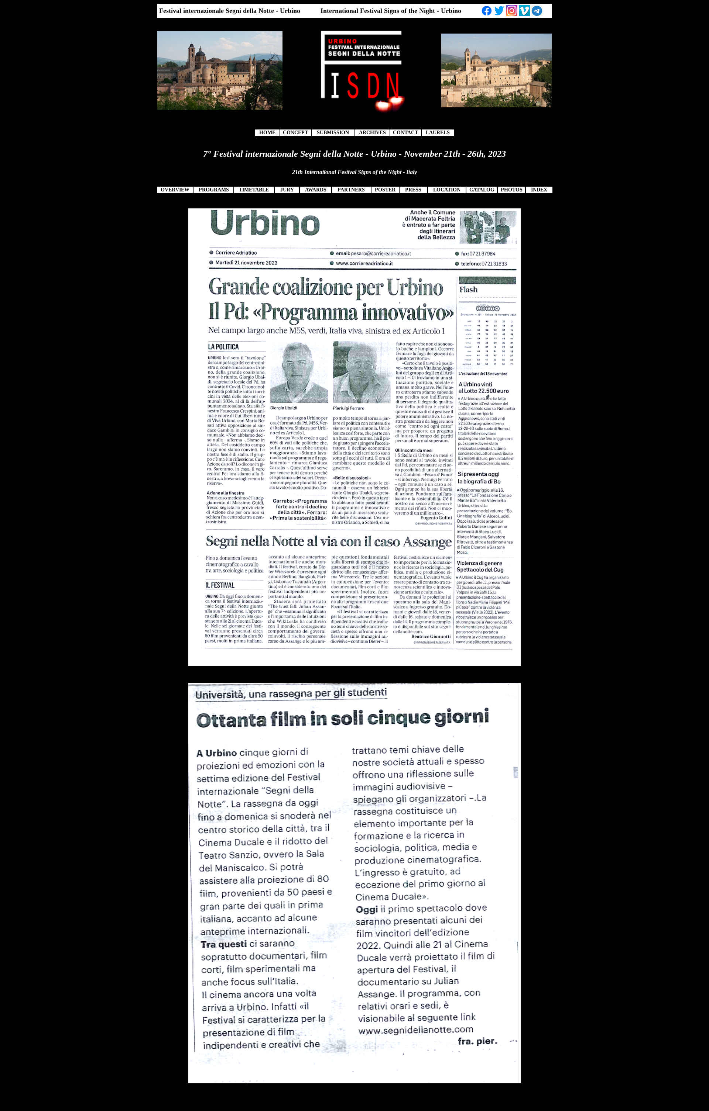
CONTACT (405, 132)
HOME (267, 132)
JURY (287, 190)
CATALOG (481, 190)
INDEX (539, 190)
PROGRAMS (214, 190)
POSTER (385, 190)
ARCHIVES (372, 132)
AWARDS (315, 190)
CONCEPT (295, 132)
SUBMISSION (333, 132)
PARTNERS (351, 190)
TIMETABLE (254, 190)
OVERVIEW (175, 190)
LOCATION (446, 190)
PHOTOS (512, 190)
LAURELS (438, 132)
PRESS (413, 190)
